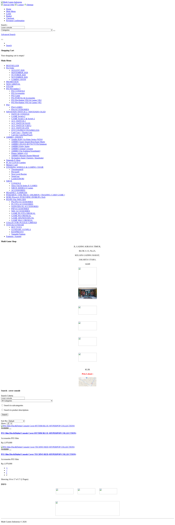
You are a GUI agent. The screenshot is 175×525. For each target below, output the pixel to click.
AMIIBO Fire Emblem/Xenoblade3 (25, 151)
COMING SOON (18, 79)
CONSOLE (16, 183)
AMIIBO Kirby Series (20, 146)
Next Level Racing (19, 174)
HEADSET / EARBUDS (16, 192)
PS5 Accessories (18, 93)
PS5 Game (15, 96)
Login (8, 14)
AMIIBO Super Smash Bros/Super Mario (28, 142)
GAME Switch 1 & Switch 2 (23, 119)
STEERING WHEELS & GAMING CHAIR (24, 167)
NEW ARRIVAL (13, 84)
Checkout (10, 18)
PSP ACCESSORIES (20, 209)
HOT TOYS (16, 227)
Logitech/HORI (17, 179)
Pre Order (10, 68)
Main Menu (11, 11)
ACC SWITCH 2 (18, 121)
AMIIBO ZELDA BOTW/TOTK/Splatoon (29, 144)
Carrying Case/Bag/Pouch (21, 135)
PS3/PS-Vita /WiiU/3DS (16, 199)
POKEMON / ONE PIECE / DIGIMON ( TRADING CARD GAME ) (35, 195)
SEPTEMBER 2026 (19, 72)
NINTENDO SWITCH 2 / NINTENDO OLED (26, 112)
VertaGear (15, 176)
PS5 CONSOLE (18, 91)
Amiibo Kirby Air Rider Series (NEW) (27, 139)
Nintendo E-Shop (13, 160)
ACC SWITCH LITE (20, 128)
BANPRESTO (17, 232)
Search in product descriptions (16, 410)
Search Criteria (7, 396)
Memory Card (12, 165)
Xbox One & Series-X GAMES (24, 186)
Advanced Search (8, 34)
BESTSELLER (12, 66)
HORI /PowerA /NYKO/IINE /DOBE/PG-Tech (25, 197)
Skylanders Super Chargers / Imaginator (27, 158)
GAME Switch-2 (18, 116)
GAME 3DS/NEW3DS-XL (22, 218)
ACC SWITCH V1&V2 (21, 126)
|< (7, 468)
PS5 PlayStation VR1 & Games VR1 (26, 102)
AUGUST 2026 (17, 70)
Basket (9, 16)
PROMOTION (12, 82)
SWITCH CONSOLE (20, 114)
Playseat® (15, 172)
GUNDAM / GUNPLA (21, 229)
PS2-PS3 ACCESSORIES (22, 202)
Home (8, 9)
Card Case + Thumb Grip (21, 132)
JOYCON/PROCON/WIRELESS (25, 130)
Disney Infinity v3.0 (19, 153)
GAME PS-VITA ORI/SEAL (23, 213)
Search (9, 45)
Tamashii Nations (18, 234)
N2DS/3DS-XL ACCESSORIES (24, 206)
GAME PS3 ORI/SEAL (21, 216)
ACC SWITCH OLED (20, 123)
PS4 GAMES (16, 107)
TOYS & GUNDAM (15, 225)
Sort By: (4, 421)
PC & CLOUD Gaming (16, 162)
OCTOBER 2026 (18, 75)
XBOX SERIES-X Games (22, 188)
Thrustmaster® (17, 169)
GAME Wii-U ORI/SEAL (22, 220)
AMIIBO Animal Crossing (22, 149)
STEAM (9, 86)
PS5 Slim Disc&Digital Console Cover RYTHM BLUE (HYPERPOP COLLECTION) (38, 433)
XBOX (9, 181)
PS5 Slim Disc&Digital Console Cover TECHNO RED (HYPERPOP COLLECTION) (38, 454)
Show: (3, 423)
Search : (4, 25)
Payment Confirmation (15, 20)
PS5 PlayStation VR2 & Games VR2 (26, 100)
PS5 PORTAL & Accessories (23, 98)
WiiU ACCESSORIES (20, 211)
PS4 (7, 105)
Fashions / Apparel (13, 236)
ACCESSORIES (18, 190)
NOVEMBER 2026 (19, 77)
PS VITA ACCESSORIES (22, 204)
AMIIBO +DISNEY (14, 137)
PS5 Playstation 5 (13, 89)
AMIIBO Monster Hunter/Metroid (25, 156)
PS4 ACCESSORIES (20, 109)
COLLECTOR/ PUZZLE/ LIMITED (21, 222)
